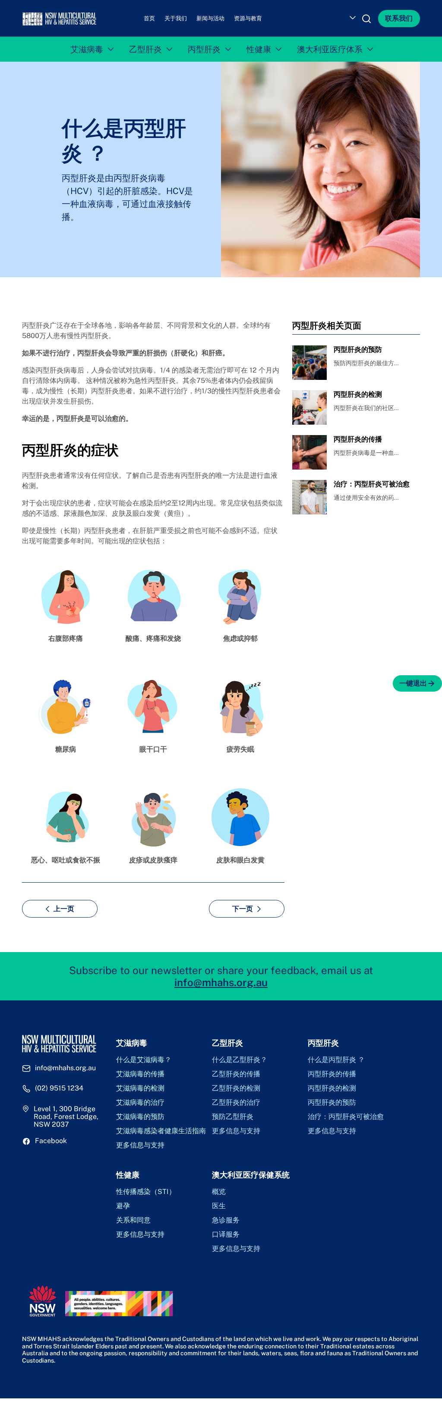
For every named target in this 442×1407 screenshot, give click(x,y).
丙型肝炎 (204, 49)
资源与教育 (248, 18)
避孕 (123, 1206)
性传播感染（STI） (146, 1192)
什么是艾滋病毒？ (143, 1060)
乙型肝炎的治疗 (236, 1102)
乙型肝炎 (145, 49)
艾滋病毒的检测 (140, 1088)
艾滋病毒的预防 (140, 1117)
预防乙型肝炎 (232, 1117)
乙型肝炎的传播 (236, 1074)
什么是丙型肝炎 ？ (336, 1060)
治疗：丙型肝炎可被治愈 (346, 1117)
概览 (219, 1192)
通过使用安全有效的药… (366, 497)
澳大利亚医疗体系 (330, 49)
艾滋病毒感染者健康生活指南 (161, 1131)
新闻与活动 (210, 18)
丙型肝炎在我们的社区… (366, 407)
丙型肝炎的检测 (332, 1088)
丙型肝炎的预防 (332, 1102)
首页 (149, 18)
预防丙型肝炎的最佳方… (366, 363)
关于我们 (175, 18)
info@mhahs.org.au (221, 982)
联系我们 (399, 18)
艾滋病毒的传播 (140, 1074)
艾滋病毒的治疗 (140, 1102)
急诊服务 (226, 1220)
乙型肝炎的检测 (236, 1088)
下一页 (242, 909)
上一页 (64, 909)
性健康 (258, 49)
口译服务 (226, 1234)
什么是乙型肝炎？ (239, 1060)
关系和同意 (133, 1220)
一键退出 (413, 683)
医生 (219, 1206)
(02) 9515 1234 (59, 1088)
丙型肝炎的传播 (332, 1074)
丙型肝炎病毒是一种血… (366, 452)
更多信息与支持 (140, 1145)
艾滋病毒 (86, 49)
